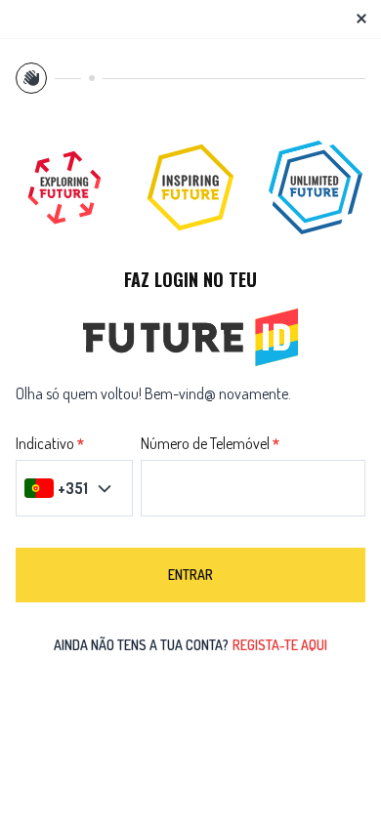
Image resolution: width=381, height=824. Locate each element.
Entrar (190, 574)
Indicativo (45, 444)
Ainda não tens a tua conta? (190, 645)
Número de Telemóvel (205, 444)
